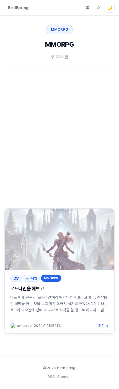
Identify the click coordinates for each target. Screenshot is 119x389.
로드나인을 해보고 (27, 288)
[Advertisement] (59, 135)
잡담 (16, 278)
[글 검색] (99, 8)
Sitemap (64, 376)
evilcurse (24, 326)
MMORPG (51, 278)
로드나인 (31, 278)
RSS (51, 376)
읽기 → (103, 326)
